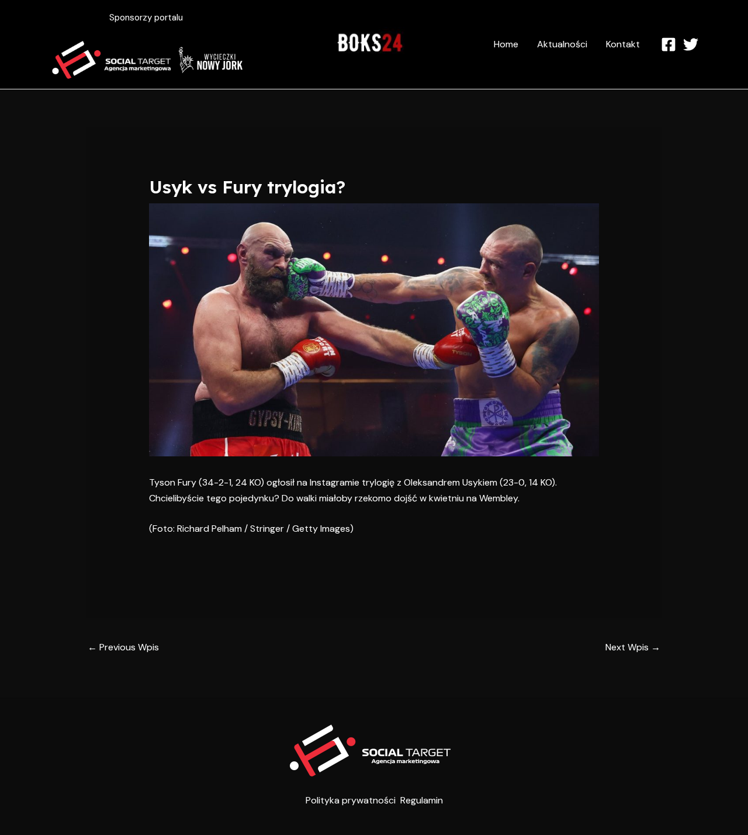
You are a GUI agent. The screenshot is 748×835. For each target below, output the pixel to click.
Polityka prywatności (351, 800)
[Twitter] (690, 44)
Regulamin (421, 800)
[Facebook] (668, 44)
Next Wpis (632, 647)
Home (506, 44)
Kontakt (623, 44)
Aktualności (562, 44)
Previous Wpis (123, 647)
